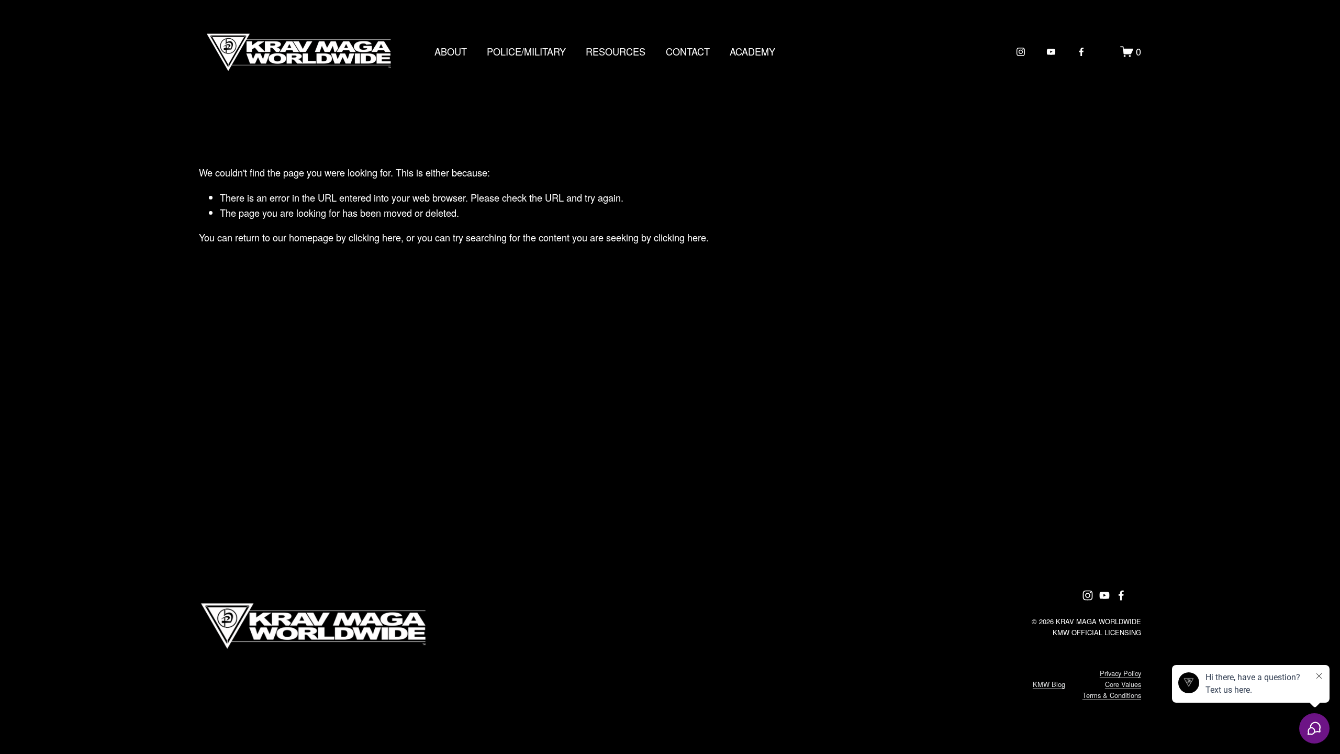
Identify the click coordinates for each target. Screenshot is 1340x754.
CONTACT (688, 51)
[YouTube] (1051, 52)
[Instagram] (1020, 52)
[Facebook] (1081, 52)
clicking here (375, 237)
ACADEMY (752, 51)
